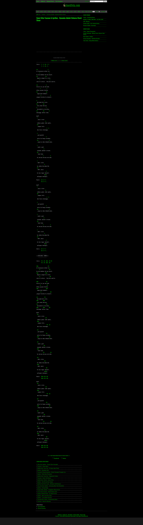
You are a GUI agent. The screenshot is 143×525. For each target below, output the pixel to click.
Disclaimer (70, 514)
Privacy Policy (76, 514)
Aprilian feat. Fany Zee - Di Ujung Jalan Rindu (48, 468)
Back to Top (82, 514)
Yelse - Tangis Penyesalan (89, 31)
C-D (41, 11)
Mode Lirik (54, 60)
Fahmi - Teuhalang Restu (89, 17)
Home (37, 1)
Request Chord (50, 1)
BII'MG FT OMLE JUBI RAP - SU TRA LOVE (93, 19)
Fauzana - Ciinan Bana (42, 466)
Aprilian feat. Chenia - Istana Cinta (45, 480)
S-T (71, 11)
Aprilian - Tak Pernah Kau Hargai (45, 481)
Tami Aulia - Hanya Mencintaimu (90, 40)
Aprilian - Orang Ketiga (42, 487)
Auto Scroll (64, 60)
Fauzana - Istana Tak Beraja (44, 478)
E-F (45, 11)
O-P (64, 11)
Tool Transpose (59, 1)
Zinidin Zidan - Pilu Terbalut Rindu (91, 23)
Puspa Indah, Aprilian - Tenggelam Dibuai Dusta (48, 489)
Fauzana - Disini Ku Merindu (44, 501)
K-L (56, 11)
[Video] (99, 11)
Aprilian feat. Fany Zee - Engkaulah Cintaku (47, 476)
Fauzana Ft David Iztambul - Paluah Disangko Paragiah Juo (51, 472)
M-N (60, 11)
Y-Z (82, 11)
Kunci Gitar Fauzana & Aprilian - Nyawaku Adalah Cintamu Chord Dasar (58, 19)
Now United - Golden (88, 36)
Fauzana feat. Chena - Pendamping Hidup (47, 499)
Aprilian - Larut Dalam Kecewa (44, 497)
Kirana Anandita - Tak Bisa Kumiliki (91, 38)
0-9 (86, 11)
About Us (60, 514)
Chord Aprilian (41, 506)
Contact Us (64, 514)
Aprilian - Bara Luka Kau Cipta (44, 495)
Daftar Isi (43, 1)
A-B (37, 11)
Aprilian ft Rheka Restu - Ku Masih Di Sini (47, 493)
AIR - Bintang (86, 21)
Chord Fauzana (42, 508)
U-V (75, 11)
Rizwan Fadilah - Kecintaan (89, 25)
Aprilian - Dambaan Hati (43, 470)
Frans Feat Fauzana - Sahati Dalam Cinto (47, 491)
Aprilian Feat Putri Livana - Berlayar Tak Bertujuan (49, 483)
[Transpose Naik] (60, 60)
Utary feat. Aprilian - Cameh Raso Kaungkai (47, 464)
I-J (52, 11)
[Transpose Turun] (58, 60)
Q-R (67, 11)
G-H (49, 11)
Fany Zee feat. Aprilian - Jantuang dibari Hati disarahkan (50, 485)
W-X (79, 11)
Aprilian (43, 14)
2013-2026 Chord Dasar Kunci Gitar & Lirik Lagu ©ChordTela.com (74, 516)
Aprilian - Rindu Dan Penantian (44, 474)
